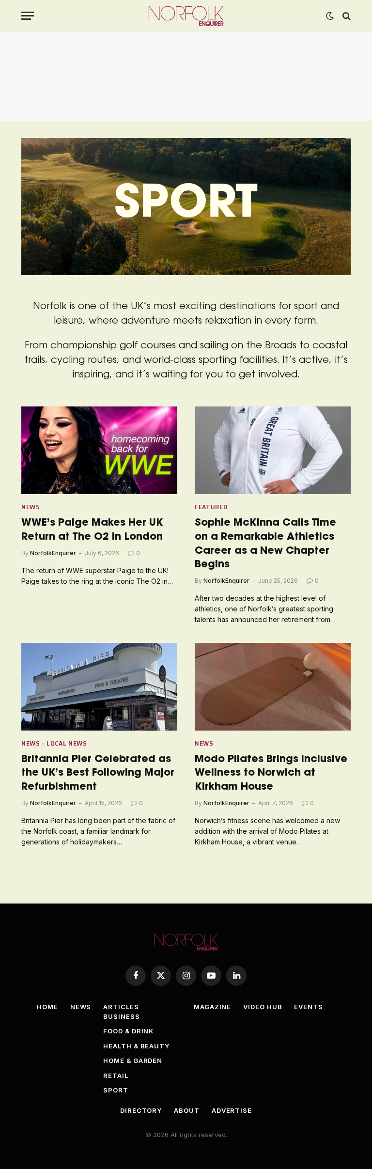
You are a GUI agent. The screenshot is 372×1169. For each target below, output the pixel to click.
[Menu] (27, 16)
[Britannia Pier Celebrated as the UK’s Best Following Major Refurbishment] (99, 687)
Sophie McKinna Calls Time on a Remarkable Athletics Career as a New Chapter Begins (265, 544)
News (30, 507)
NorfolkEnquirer (53, 553)
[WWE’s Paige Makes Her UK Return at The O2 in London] (99, 450)
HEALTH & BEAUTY (136, 1046)
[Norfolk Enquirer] (186, 15)
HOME (47, 1007)
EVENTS (308, 1007)
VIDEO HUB (262, 1007)
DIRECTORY (141, 1110)
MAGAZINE (212, 1007)
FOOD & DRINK (128, 1031)
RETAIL (115, 1075)
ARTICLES (121, 1007)
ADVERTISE (232, 1110)
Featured (211, 507)
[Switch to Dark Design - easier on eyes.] (330, 16)
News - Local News (54, 743)
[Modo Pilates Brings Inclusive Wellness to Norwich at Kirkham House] (273, 687)
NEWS (81, 1007)
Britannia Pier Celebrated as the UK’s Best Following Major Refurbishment (97, 773)
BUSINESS (121, 1016)
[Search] (346, 16)
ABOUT (187, 1110)
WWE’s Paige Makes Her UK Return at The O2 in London (92, 530)
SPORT (115, 1090)
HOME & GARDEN (132, 1060)
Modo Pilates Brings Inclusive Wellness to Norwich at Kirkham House (271, 773)
